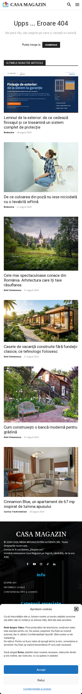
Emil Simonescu (12, 290)
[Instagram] (41, 564)
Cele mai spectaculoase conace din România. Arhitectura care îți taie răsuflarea (35, 280)
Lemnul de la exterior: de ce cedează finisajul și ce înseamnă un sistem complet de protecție (36, 122)
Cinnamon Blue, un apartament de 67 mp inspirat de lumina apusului (39, 504)
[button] (76, 609)
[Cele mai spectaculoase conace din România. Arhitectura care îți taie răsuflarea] (41, 244)
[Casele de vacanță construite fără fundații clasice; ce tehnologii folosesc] (41, 321)
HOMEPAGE (51, 44)
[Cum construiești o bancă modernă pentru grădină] (41, 394)
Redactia (9, 132)
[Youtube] (34, 564)
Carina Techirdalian (15, 511)
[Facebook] (27, 564)
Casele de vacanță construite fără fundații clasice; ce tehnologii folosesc (40, 349)
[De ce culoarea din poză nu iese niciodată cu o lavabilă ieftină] (41, 167)
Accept (41, 670)
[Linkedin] (54, 564)
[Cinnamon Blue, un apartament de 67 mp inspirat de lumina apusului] (41, 472)
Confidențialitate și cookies (37, 688)
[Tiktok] (47, 564)
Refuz (41, 680)
